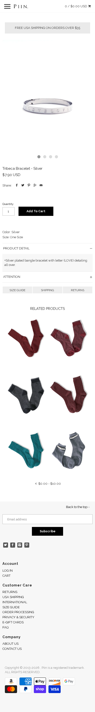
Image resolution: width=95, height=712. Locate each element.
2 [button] (44, 156)
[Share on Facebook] (17, 185)
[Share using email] (41, 185)
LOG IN (7, 570)
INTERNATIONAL (14, 602)
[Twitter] (5, 545)
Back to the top (77, 507)
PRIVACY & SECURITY (18, 617)
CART (6, 575)
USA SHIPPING (13, 597)
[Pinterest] (26, 545)
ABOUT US (10, 643)
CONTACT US (12, 649)
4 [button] (56, 156)
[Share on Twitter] (23, 185)
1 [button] (38, 156)
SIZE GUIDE (17, 290)
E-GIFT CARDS (13, 622)
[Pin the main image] (29, 185)
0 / (76, 6)
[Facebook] (12, 545)
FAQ (5, 627)
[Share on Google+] (35, 185)
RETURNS (77, 290)
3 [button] (50, 156)
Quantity (7, 204)
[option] (47, 95)
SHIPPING (47, 290)
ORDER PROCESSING (18, 612)
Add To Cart (36, 211)
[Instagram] (19, 545)
